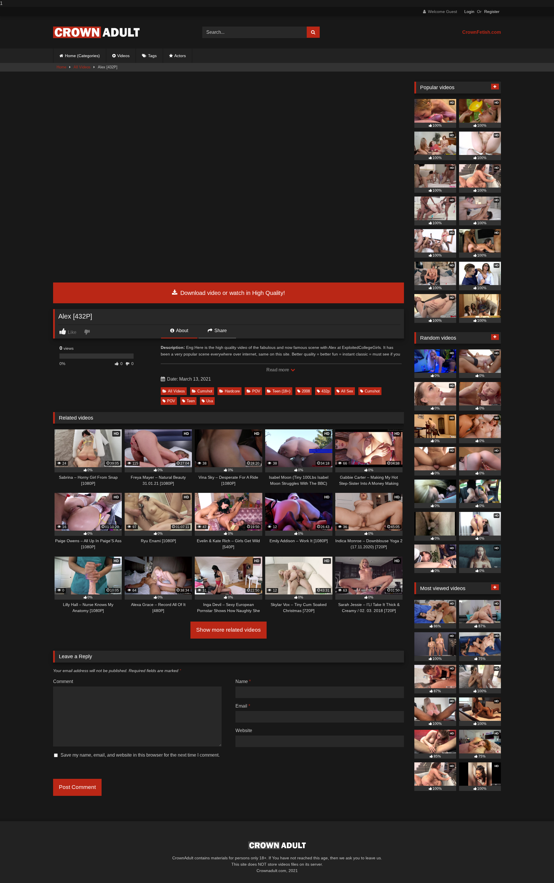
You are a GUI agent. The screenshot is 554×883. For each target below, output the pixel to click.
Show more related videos (228, 630)
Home (61, 67)
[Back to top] (536, 867)
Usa (209, 401)
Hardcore (232, 391)
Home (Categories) (82, 55)
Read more (278, 369)
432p (325, 391)
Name (243, 681)
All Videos (82, 67)
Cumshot (204, 391)
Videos (123, 55)
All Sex (347, 391)
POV (256, 391)
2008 (306, 391)
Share (220, 330)
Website (243, 730)
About (181, 330)
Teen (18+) (281, 391)
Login (469, 11)
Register (491, 11)
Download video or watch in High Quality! (232, 293)
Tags (152, 55)
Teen (191, 401)
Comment (63, 681)
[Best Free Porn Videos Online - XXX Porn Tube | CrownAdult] (96, 32)
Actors (180, 55)
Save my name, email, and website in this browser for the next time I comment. (140, 755)
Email (242, 706)
